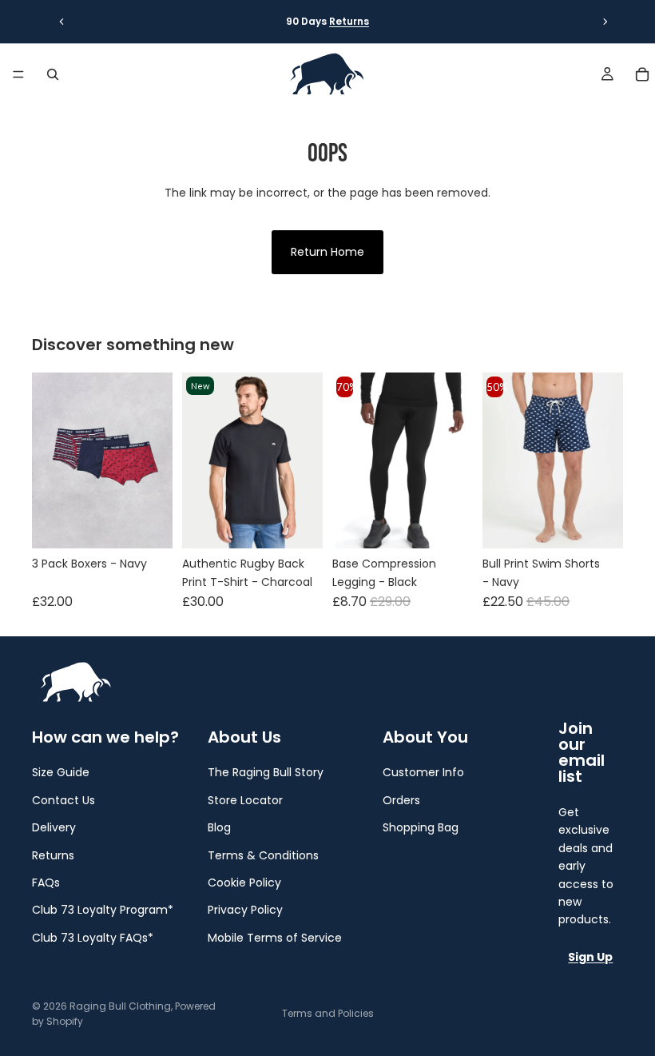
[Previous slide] (61, 21)
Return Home (327, 252)
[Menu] (18, 74)
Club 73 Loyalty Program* (102, 910)
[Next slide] (605, 21)
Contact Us (63, 800)
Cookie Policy (244, 883)
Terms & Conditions (263, 855)
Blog (219, 827)
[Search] (52, 74)
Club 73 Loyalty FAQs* (92, 938)
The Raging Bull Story (266, 772)
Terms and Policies (328, 1013)
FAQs (46, 883)
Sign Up (590, 957)
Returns (349, 21)
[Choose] (147, 524)
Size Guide (60, 772)
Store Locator (245, 800)
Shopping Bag (420, 827)
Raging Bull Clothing (120, 1006)
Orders (401, 800)
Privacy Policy (245, 910)
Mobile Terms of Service (275, 938)
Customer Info (423, 772)
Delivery (54, 827)
